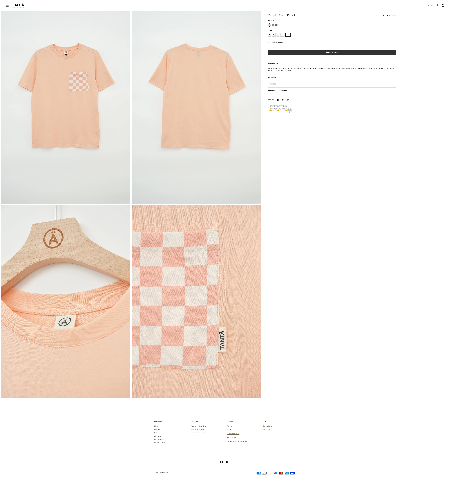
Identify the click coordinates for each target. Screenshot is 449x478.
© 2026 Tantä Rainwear (161, 472)
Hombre (157, 429)
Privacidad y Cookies (198, 429)
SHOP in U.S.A (159, 443)
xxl (288, 35)
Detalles (272, 77)
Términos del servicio (198, 433)
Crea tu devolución (233, 434)
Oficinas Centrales (269, 430)
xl (282, 35)
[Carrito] (443, 5)
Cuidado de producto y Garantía (237, 441)
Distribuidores (159, 439)
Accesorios (158, 436)
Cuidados (272, 84)
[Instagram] (227, 462)
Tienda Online (267, 426)
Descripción (273, 63)
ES (428, 5)
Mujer (156, 426)
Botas (156, 433)
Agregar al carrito (332, 52)
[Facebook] (221, 462)
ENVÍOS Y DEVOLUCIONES (277, 90)
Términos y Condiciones (199, 426)
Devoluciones (231, 430)
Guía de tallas (277, 42)
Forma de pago (232, 437)
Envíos (229, 426)
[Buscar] (432, 5)
